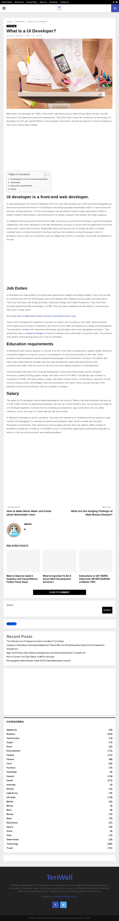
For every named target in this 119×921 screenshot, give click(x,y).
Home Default (6, 2)
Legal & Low (12, 793)
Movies (10, 814)
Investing (11, 785)
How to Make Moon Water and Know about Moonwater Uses (46, 316)
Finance (10, 759)
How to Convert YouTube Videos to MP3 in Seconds (30, 657)
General (10, 776)
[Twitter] (63, 905)
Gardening (11, 772)
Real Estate (12, 823)
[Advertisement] (59, 149)
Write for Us (19, 2)
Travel (10, 848)
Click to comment (59, 592)
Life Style (11, 797)
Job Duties (15, 182)
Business (11, 734)
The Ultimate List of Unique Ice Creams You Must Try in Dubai (35, 641)
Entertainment (13, 751)
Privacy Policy (31, 2)
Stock (9, 831)
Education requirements (21, 186)
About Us (43, 2)
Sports (10, 827)
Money (10, 806)
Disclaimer (53, 2)
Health (10, 780)
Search (10, 605)
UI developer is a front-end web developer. (29, 179)
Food (9, 763)
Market (10, 801)
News (9, 818)
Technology (11, 26)
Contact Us (64, 2)
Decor (9, 746)
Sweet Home (13, 839)
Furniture (11, 768)
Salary (13, 189)
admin (11, 36)
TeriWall (59, 877)
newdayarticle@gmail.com (65, 896)
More (9, 810)
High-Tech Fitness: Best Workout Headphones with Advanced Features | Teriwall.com (46, 653)
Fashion (10, 755)
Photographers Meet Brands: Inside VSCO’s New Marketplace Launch (39, 660)
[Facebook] (55, 905)
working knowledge (34, 333)
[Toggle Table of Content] (45, 175)
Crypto (10, 742)
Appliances (12, 730)
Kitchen (10, 789)
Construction (13, 738)
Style (9, 835)
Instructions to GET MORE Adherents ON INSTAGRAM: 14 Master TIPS (94, 579)
